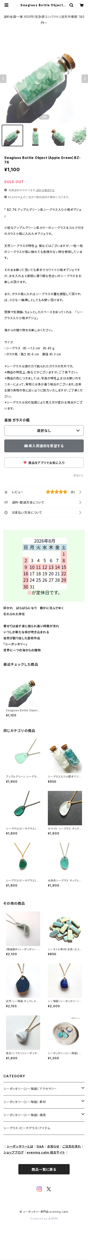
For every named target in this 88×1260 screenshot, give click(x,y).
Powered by (39, 1218)
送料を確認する (45, 190)
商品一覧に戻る (44, 1169)
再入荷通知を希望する (46, 446)
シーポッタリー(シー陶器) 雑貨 (24, 1115)
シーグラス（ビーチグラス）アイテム (26, 1128)
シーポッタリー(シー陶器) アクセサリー (30, 1089)
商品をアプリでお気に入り (46, 463)
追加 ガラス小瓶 (16, 420)
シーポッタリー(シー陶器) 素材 (24, 1102)
